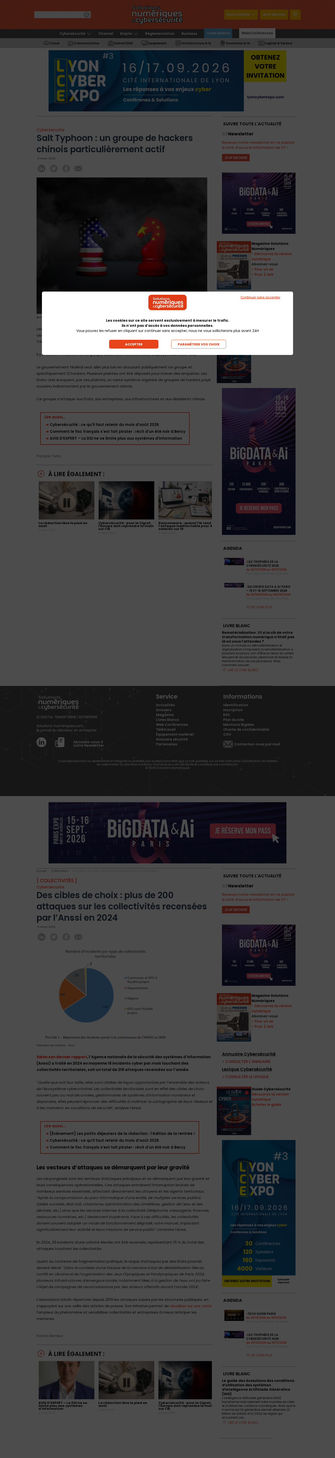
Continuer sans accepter (260, 297)
